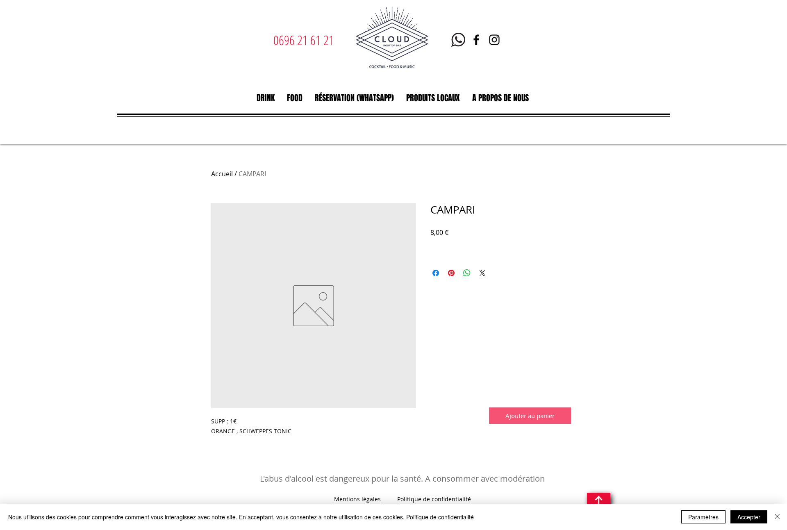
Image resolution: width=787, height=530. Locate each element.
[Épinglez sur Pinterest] (451, 273)
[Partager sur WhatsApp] (467, 273)
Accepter (748, 517)
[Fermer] (777, 516)
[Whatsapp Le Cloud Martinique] (458, 40)
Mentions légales (357, 499)
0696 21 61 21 (303, 40)
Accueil (222, 173)
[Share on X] (482, 273)
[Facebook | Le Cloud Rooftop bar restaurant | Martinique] (476, 40)
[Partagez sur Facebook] (436, 273)
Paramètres (703, 517)
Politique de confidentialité (434, 499)
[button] (265, 98)
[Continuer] (598, 502)
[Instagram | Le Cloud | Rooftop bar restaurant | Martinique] (494, 40)
